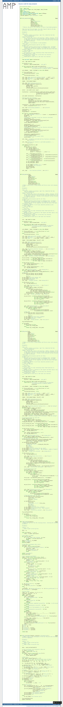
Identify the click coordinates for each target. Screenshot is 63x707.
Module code (16, 0)
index (59, 0)
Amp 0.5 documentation (8, 0)
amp (21, 0)
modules (54, 0)
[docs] (56, 18)
